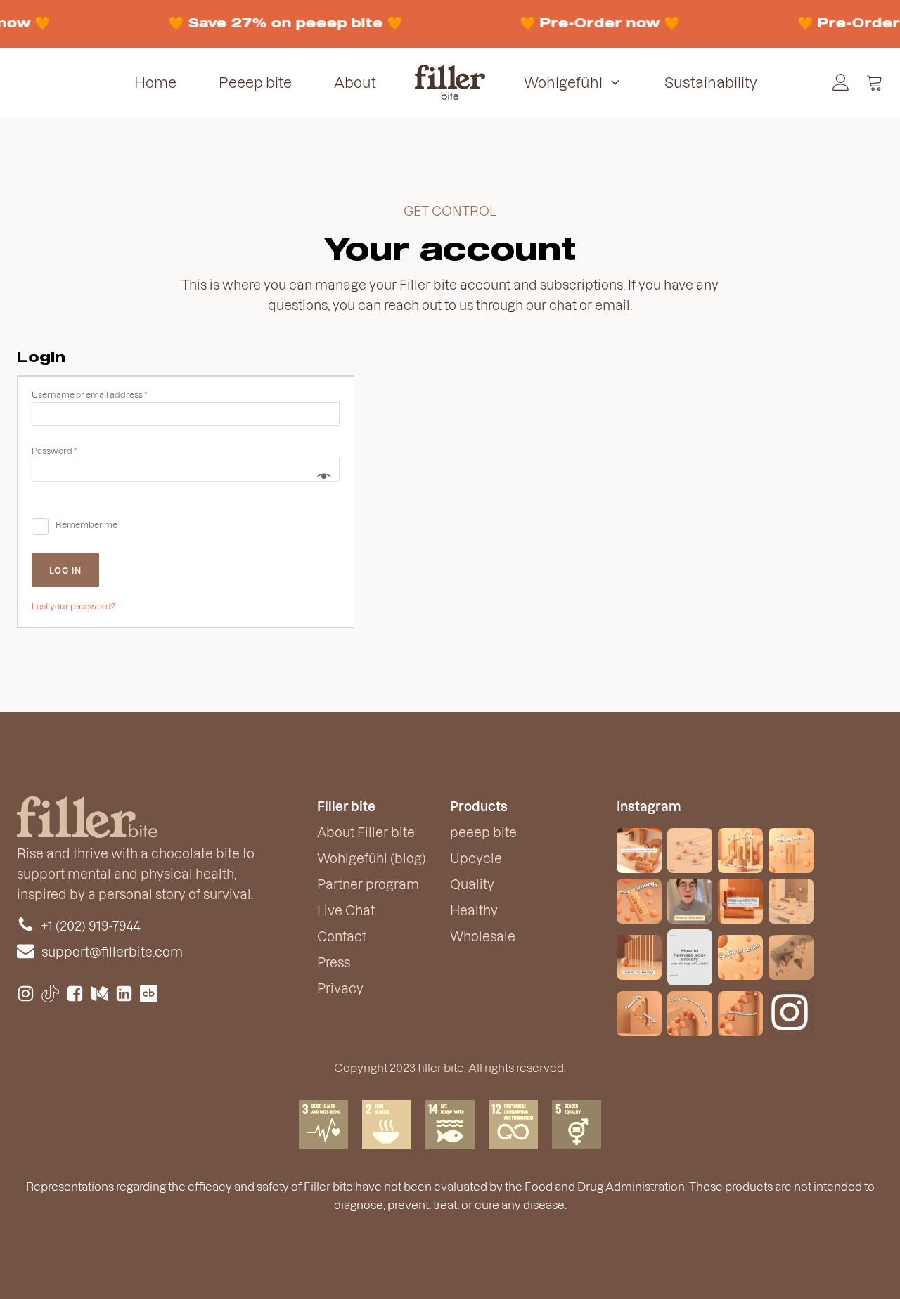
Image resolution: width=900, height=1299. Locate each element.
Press (333, 962)
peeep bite (483, 832)
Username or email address (109, 394)
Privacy (340, 988)
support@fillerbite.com (112, 951)
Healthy (474, 910)
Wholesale (482, 936)
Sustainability (710, 82)
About (355, 82)
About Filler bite (366, 832)
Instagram (649, 806)
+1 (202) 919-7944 (91, 925)
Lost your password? (73, 606)
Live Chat (346, 910)
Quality (472, 884)
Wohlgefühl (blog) (371, 858)
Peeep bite (255, 82)
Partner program (368, 884)
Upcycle (476, 858)
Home (155, 82)
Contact (341, 936)
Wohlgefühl (563, 82)
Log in (65, 570)
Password (73, 450)
